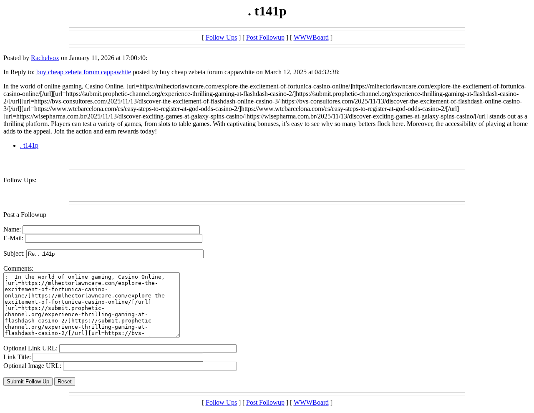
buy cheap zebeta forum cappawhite (83, 72)
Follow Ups (221, 37)
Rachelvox (45, 57)
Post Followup (265, 37)
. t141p (29, 145)
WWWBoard (311, 37)
